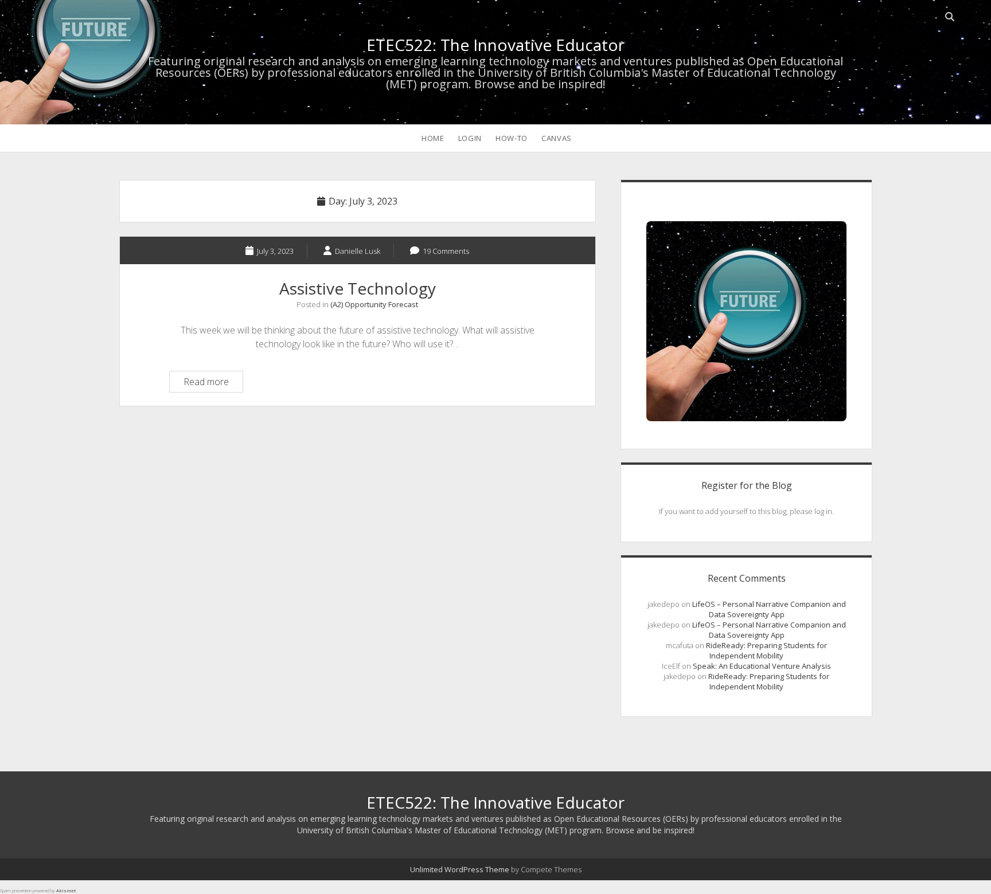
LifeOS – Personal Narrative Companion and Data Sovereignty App (769, 609)
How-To (512, 138)
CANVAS (556, 138)
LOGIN (470, 138)
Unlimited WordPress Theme (459, 869)
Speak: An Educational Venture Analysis (762, 666)
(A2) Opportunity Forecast (374, 304)
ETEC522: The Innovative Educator (495, 45)
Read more (213, 383)
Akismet (66, 890)
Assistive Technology (357, 288)
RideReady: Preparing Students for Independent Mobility (766, 650)
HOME (433, 138)
